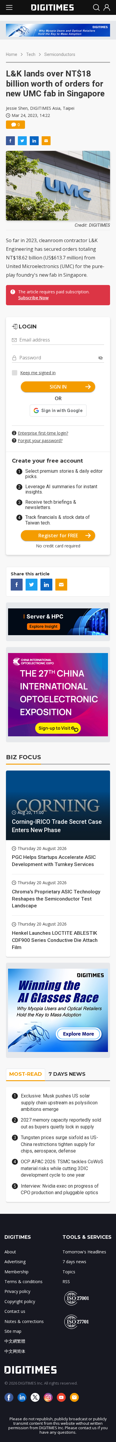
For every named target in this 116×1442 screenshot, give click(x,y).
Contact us (14, 1311)
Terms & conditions (23, 1281)
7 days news (74, 1261)
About (10, 1252)
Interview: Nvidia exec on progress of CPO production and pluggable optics (60, 1189)
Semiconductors (59, 54)
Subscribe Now (33, 297)
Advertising (15, 1261)
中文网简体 (14, 1351)
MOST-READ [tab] (25, 1074)
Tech (30, 54)
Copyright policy (19, 1301)
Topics (68, 1272)
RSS (66, 1281)
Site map (12, 1331)
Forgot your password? (40, 440)
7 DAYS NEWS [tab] (66, 1074)
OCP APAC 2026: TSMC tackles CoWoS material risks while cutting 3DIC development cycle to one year (62, 1168)
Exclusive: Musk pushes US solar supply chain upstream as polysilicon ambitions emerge (59, 1102)
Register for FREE (58, 535)
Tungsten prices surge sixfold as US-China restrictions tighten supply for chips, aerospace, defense (59, 1144)
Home (11, 54)
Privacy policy (17, 1291)
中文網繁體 (14, 1341)
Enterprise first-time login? (43, 433)
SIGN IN (58, 386)
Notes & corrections (24, 1321)
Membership (16, 1272)
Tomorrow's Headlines (84, 1252)
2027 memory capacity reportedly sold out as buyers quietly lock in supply (61, 1123)
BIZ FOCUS (23, 757)
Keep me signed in (38, 372)
